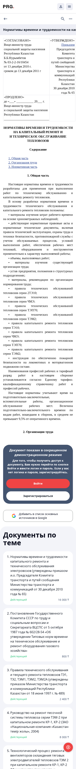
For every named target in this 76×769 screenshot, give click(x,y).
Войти (38, 483)
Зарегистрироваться (38, 496)
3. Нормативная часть (22, 166)
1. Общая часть (18, 158)
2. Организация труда (22, 162)
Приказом (68, 44)
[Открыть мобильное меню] (69, 6)
